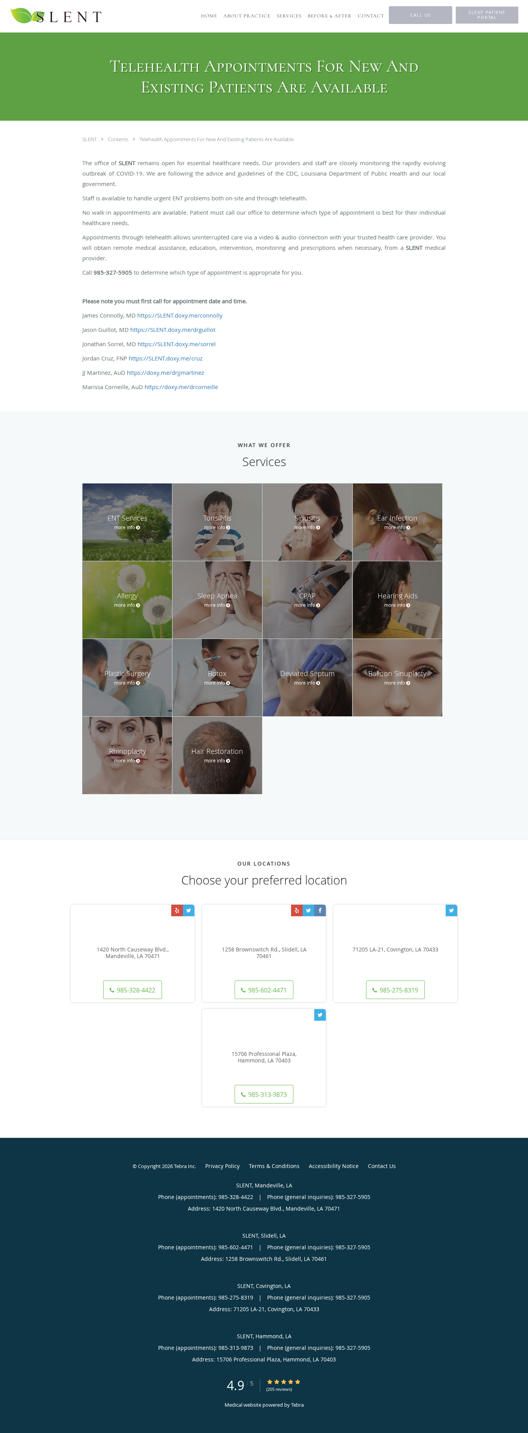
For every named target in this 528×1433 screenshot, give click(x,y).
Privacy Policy (222, 1166)
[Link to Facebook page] (320, 910)
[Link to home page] (56, 16)
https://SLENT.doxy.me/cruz (166, 358)
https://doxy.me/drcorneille (181, 387)
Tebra (297, 1404)
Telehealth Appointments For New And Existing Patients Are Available (217, 139)
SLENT (90, 139)
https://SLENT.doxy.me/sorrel (177, 344)
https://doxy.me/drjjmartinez (165, 372)
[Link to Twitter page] (188, 910)
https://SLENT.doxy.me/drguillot (172, 329)
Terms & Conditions (274, 1166)
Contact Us (382, 1166)
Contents (118, 139)
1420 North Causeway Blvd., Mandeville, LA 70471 (133, 953)
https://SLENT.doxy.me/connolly (180, 315)
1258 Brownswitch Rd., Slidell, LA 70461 (264, 953)
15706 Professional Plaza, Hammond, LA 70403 (264, 1057)
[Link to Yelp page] (177, 910)
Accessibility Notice (334, 1166)
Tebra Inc (184, 1166)
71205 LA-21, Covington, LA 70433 (395, 949)
